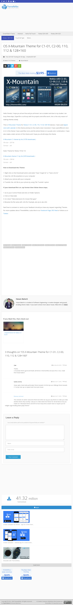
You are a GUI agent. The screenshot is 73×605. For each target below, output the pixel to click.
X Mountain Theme (14, 125)
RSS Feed (55, 210)
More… (29, 38)
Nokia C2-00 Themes (9, 247)
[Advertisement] (46, 16)
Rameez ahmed (18, 396)
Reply (65, 365)
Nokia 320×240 (43, 34)
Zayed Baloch (6, 603)
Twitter (5, 213)
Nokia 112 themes (26, 245)
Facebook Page (46, 210)
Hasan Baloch (24, 60)
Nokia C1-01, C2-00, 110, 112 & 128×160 (37, 125)
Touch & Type (19, 38)
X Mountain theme (20, 247)
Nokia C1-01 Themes (9, 60)
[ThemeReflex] (10, 9)
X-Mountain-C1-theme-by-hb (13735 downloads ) (19, 139)
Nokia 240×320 (56, 34)
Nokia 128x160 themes (38, 245)
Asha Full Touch (30, 34)
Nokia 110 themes (16, 245)
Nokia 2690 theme (49, 245)
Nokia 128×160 (8, 38)
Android (20, 34)
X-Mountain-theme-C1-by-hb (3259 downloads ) (19, 156)
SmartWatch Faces (9, 34)
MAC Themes (7, 245)
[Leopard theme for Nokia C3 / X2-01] (13, 330)
